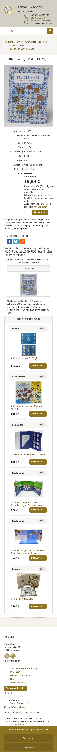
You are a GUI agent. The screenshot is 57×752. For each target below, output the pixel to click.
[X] (13, 656)
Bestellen (41, 212)
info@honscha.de (38, 17)
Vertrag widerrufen (15, 688)
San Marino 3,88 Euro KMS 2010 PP (28, 454)
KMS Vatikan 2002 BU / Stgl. (24, 358)
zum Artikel (37, 365)
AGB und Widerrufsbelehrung (23, 668)
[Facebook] (7, 656)
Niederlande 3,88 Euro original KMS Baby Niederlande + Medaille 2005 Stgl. (27, 553)
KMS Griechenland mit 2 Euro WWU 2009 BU (27, 407)
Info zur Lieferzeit (22, 724)
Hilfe (12, 678)
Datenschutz (28, 738)
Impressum (15, 671)
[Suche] (12, 31)
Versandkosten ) (41, 206)
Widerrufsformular (18, 682)
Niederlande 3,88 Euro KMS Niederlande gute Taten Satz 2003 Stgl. (27, 505)
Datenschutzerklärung (20, 675)
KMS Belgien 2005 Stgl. (22, 598)
